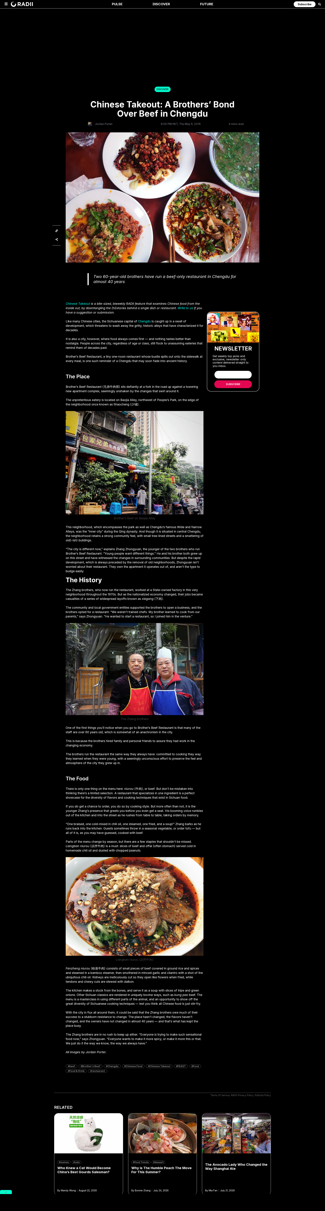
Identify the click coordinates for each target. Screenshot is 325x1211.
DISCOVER (162, 89)
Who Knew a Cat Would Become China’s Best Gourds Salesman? (84, 1170)
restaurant (98, 1070)
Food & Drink (76, 1070)
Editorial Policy (263, 1095)
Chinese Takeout (78, 303)
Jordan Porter (104, 124)
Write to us (185, 308)
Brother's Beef (91, 1066)
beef (72, 1066)
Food (196, 1066)
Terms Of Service (220, 1095)
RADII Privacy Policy (242, 1095)
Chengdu (144, 321)
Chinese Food (134, 1066)
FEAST (182, 1066)
